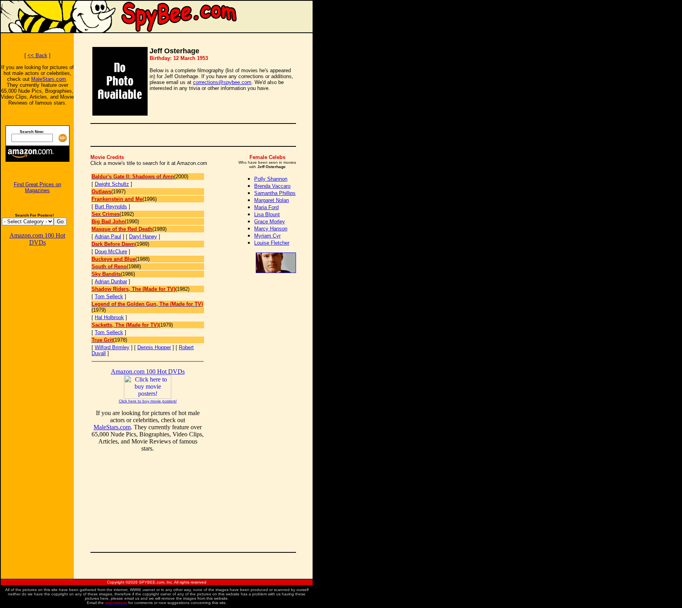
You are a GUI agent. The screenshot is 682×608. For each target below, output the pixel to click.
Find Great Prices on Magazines (37, 187)
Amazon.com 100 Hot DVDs (37, 239)
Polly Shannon (270, 179)
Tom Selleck (109, 296)
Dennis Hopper (154, 347)
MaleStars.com (48, 79)
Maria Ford (266, 207)
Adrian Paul (108, 236)
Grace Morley (269, 221)
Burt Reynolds (111, 207)
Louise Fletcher (271, 243)
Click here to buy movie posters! (148, 401)
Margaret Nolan (271, 200)
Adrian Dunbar (111, 281)
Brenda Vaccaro (272, 186)
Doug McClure (111, 251)
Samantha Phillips (275, 193)
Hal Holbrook (109, 317)
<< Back (37, 55)
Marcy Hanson (270, 229)
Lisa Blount (267, 214)
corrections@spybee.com (222, 82)
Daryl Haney (143, 236)
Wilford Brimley (112, 347)
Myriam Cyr (267, 236)
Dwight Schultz (112, 184)
